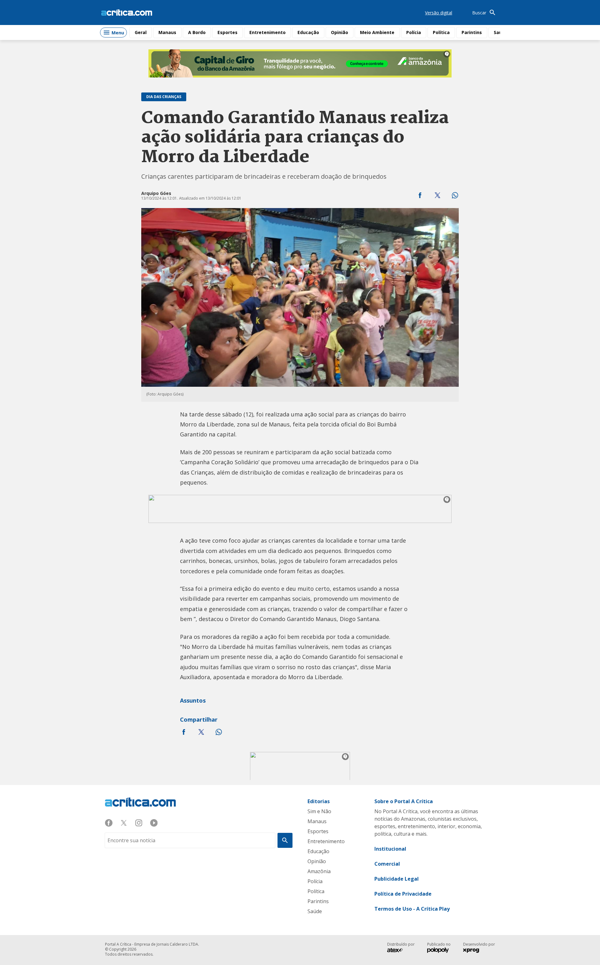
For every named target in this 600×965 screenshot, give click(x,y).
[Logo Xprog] (474, 951)
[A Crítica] (126, 12)
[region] (300, 63)
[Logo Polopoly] (438, 951)
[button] (420, 195)
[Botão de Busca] (285, 840)
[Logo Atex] (398, 951)
